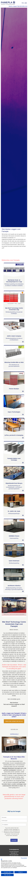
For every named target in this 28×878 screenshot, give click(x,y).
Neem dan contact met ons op (14, 721)
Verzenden (14, 840)
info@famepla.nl (14, 734)
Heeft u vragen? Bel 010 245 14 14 (18, 6)
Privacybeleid (24, 858)
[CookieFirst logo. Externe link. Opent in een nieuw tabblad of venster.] (1, 859)
